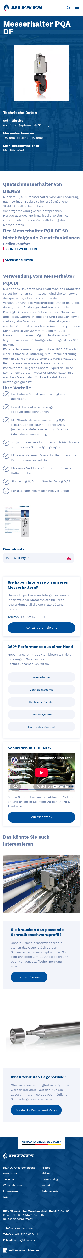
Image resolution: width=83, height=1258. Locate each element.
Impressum (10, 1190)
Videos (46, 1173)
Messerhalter (41, 677)
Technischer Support (41, 726)
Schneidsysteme (41, 714)
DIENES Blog (50, 1179)
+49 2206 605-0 (25, 1228)
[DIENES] (23, 7)
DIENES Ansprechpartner (19, 1167)
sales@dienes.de (25, 1240)
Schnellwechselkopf (23, 249)
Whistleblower (12, 1185)
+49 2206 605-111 (26, 1234)
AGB (5, 1196)
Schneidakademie (41, 689)
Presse (46, 1167)
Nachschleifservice (41, 702)
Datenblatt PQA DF (18, 558)
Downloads (10, 1173)
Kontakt (47, 1185)
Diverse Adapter (19, 260)
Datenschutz (50, 1190)
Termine (8, 1179)
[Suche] (68, 7)
